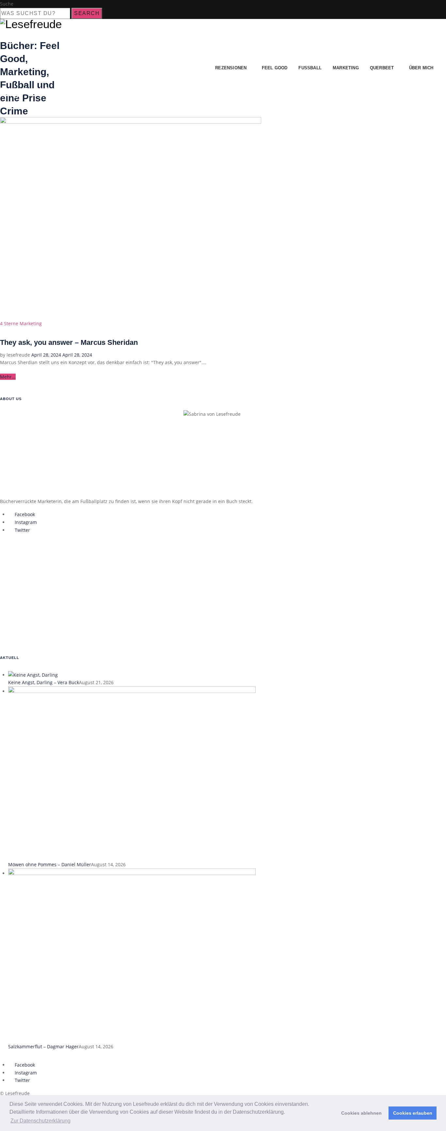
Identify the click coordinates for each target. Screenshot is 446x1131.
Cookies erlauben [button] (412, 1113)
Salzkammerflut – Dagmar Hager (43, 1046)
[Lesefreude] (32, 24)
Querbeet (382, 67)
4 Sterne (9, 323)
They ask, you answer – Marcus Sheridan (69, 342)
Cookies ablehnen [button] (361, 1113)
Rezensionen (231, 67)
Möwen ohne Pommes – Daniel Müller (49, 864)
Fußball (310, 67)
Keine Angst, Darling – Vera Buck (43, 682)
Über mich (421, 67)
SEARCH (87, 13)
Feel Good (275, 67)
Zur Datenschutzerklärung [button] (40, 1120)
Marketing (346, 67)
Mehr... (8, 377)
